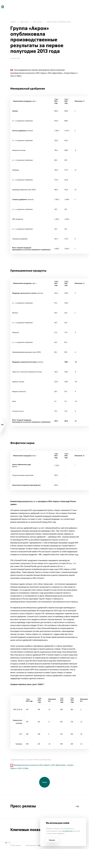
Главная (13, 22)
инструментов (67, 831)
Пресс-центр (24, 22)
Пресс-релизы (37, 22)
